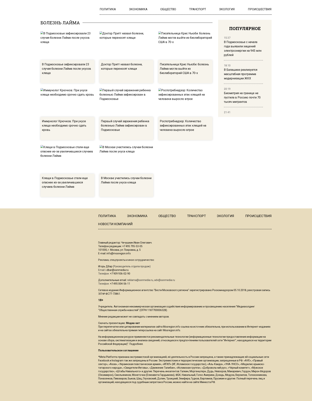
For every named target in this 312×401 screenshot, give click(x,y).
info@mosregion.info (119, 253)
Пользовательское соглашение (118, 350)
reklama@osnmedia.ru (140, 280)
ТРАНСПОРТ (196, 216)
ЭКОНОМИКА (137, 216)
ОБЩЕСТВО (167, 216)
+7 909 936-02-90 (120, 273)
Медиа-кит (133, 323)
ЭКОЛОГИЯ (225, 216)
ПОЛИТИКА (107, 216)
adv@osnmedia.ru (164, 280)
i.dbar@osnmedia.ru (117, 270)
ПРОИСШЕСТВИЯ (258, 216)
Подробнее (136, 344)
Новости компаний (115, 224)
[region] (243, 75)
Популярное (245, 28)
